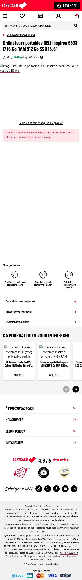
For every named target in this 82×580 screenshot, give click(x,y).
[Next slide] (75, 389)
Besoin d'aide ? (15, 431)
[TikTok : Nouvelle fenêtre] (38, 488)
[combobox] (41, 25)
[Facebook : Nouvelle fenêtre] (56, 488)
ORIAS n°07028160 (69, 553)
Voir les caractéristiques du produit (41, 123)
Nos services (14, 419)
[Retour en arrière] (5, 34)
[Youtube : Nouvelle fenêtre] (65, 488)
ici (50, 560)
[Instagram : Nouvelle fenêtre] (47, 488)
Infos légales (14, 442)
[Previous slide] (66, 389)
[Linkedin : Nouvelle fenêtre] (74, 488)
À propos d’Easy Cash (20, 408)
